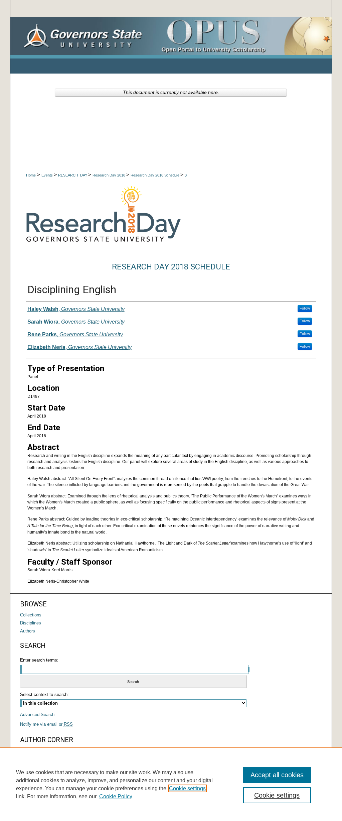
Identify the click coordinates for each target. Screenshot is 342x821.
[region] (171, 784)
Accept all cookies (277, 775)
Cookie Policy (115, 796)
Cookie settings (187, 788)
